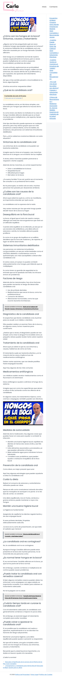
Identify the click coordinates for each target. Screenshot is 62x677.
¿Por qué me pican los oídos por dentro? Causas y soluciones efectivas (54, 88)
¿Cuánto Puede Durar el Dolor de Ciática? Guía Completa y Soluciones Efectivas (54, 48)
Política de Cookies (45, 674)
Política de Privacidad (22, 674)
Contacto (53, 7)
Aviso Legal (34, 674)
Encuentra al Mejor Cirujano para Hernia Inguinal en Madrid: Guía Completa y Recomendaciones (54, 27)
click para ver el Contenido (14, 98)
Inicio (44, 7)
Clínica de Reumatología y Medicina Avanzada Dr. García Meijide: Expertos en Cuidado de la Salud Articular (54, 107)
